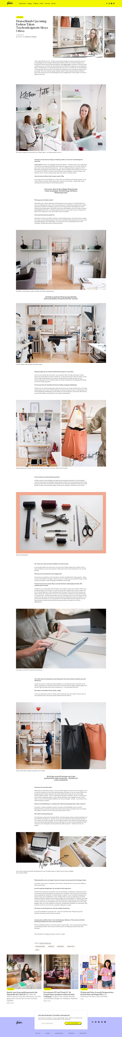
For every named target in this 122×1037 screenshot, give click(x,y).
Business (53, 3)
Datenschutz (83, 1033)
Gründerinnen (40, 946)
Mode (37, 950)
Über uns (38, 1033)
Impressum (71, 1033)
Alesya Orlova (67, 64)
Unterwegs (47, 3)
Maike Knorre (10, 1003)
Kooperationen (59, 1033)
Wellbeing (35, 3)
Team (82, 998)
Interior (20, 17)
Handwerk (60, 946)
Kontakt (48, 1033)
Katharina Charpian (31, 36)
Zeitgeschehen (22, 3)
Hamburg (51, 946)
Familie (41, 3)
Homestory (70, 946)
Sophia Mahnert (45, 943)
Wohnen (30, 3)
